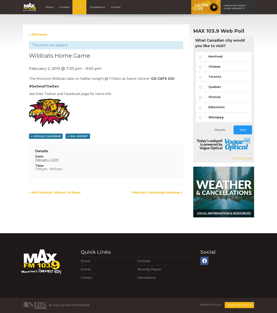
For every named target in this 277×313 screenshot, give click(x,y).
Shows (49, 7)
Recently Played (149, 269)
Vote (242, 130)
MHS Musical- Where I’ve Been (55, 192)
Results (220, 130)
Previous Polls (242, 158)
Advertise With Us (239, 305)
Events (79, 7)
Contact (116, 7)
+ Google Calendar (46, 136)
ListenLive (201, 7)
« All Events (38, 34)
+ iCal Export (77, 136)
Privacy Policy (211, 304)
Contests (64, 7)
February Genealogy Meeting (157, 192)
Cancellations (97, 7)
